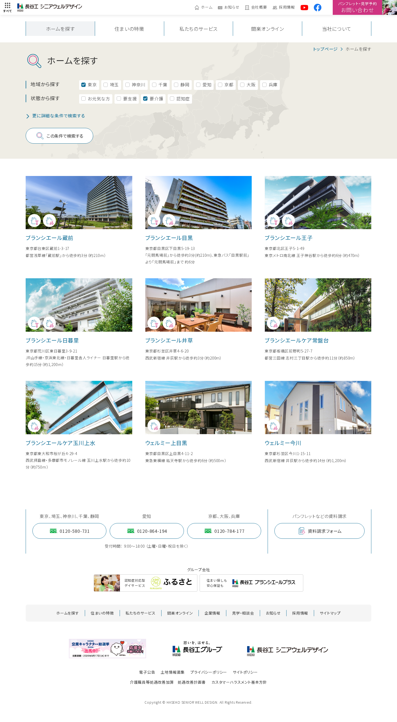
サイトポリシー (245, 672)
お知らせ (231, 7)
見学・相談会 (243, 613)
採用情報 (287, 7)
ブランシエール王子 (288, 238)
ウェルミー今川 (283, 443)
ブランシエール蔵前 (49, 238)
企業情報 (212, 613)
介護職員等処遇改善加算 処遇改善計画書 (168, 682)
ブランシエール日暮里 (52, 340)
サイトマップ (330, 613)
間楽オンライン (267, 28)
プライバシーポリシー (208, 672)
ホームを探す (60, 28)
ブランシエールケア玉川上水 (60, 443)
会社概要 (259, 7)
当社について (336, 28)
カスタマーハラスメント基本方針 (239, 682)
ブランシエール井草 (169, 340)
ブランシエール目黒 (169, 238)
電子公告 (147, 672)
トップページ (325, 49)
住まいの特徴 (129, 28)
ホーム (206, 7)
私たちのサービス (198, 28)
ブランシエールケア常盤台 (297, 340)
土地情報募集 (173, 672)
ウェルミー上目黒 (166, 443)
